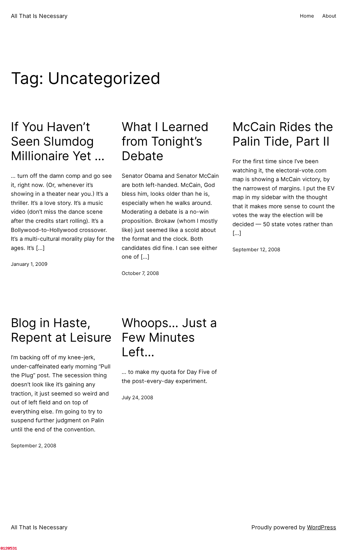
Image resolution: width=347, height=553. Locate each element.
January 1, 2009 (29, 264)
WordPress (321, 527)
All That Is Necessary (39, 16)
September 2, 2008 (33, 446)
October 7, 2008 (140, 273)
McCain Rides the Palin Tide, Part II (282, 134)
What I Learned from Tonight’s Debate (165, 141)
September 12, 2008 (256, 250)
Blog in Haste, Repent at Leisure (61, 330)
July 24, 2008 (137, 398)
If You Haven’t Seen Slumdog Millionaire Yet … (58, 141)
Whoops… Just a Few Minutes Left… (169, 337)
